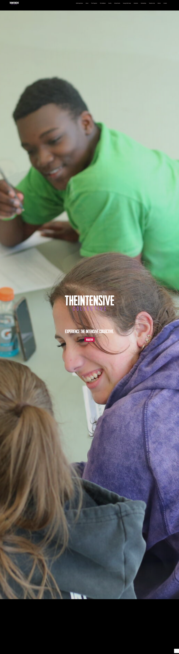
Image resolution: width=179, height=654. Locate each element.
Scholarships (143, 3)
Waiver (159, 3)
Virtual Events (117, 3)
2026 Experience (79, 3)
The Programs (94, 3)
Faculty (109, 3)
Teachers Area (152, 3)
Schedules (136, 3)
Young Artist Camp (127, 3)
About (87, 3)
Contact (165, 3)
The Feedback (103, 3)
